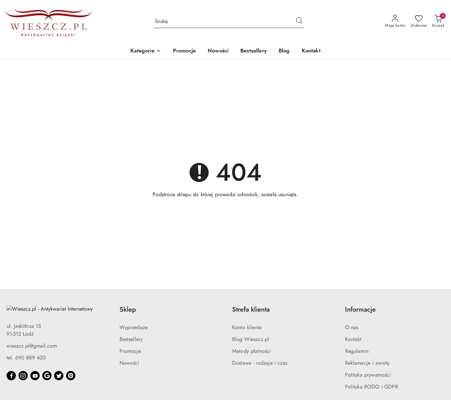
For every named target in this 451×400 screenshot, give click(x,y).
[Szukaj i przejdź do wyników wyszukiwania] (299, 21)
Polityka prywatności (368, 375)
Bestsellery (131, 339)
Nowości (129, 363)
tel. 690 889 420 (26, 357)
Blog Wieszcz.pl (250, 339)
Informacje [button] (360, 309)
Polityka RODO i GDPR (371, 386)
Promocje (130, 351)
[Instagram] (23, 375)
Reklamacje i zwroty (367, 363)
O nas (352, 327)
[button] (145, 51)
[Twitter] (58, 375)
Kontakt (353, 339)
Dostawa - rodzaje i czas (259, 363)
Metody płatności (251, 351)
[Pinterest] (70, 375)
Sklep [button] (128, 309)
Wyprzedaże (134, 327)
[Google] (47, 375)
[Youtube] (35, 375)
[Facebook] (11, 375)
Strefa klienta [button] (251, 309)
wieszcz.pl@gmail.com (32, 346)
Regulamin (356, 351)
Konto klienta (246, 327)
